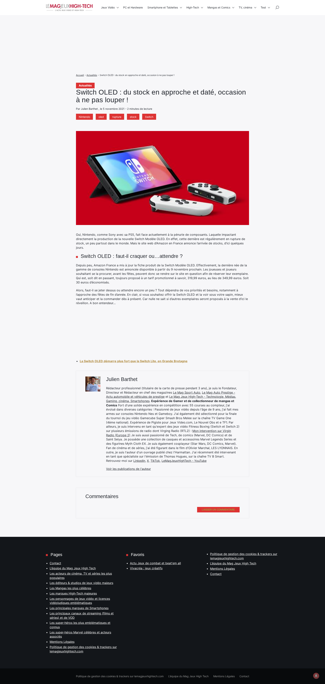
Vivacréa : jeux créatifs (146, 568)
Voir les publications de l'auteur (128, 469)
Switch (149, 116)
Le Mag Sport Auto (186, 392)
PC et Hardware (133, 7)
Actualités (85, 85)
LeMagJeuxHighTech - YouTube (184, 461)
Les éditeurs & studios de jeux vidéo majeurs (81, 583)
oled (101, 116)
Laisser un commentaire (218, 509)
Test (263, 7)
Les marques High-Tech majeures (73, 593)
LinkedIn (139, 461)
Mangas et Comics (218, 7)
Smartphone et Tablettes (162, 7)
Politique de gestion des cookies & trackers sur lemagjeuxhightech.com (120, 676)
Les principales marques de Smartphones (79, 608)
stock (133, 116)
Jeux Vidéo (108, 7)
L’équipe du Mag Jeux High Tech (73, 568)
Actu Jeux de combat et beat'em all (155, 563)
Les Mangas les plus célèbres (70, 588)
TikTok (155, 461)
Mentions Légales (62, 642)
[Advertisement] (113, 26)
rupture (116, 116)
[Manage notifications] (316, 676)
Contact (55, 563)
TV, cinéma (245, 7)
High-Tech (192, 7)
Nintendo (84, 116)
